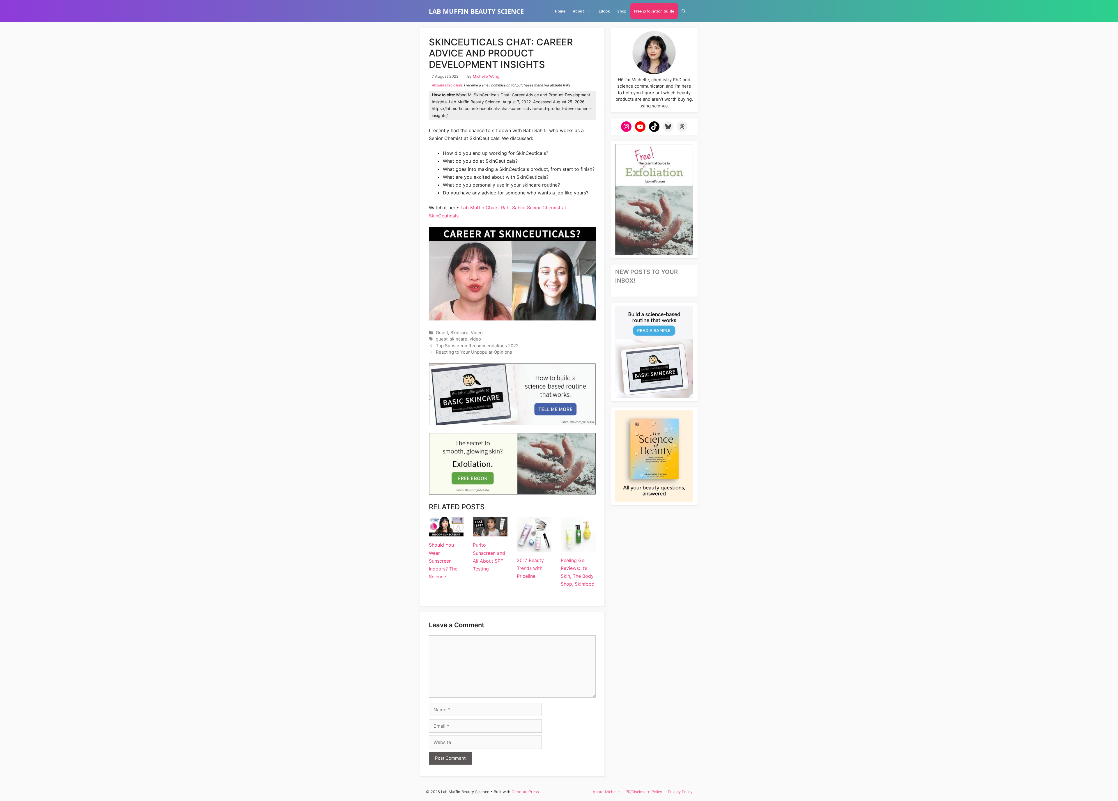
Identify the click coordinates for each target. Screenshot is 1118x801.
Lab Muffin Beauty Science (476, 11)
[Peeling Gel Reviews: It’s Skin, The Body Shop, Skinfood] (578, 547)
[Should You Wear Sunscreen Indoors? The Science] (446, 532)
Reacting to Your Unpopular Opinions (474, 352)
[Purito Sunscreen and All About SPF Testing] (490, 532)
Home (560, 11)
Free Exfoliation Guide (654, 11)
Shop (622, 11)
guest (441, 339)
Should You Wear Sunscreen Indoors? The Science (443, 561)
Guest (442, 332)
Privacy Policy (680, 791)
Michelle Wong (486, 76)
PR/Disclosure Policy (644, 791)
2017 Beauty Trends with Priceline (530, 568)
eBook (604, 11)
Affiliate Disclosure (447, 85)
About (578, 11)
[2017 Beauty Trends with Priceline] (534, 547)
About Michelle (606, 791)
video (475, 339)
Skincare (459, 332)
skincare (458, 339)
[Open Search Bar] (683, 11)
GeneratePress (525, 791)
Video (477, 332)
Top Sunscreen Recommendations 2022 (477, 345)
